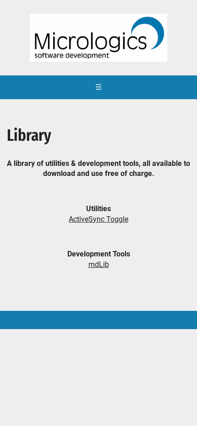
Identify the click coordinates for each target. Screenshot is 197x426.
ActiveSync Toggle (98, 219)
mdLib (98, 264)
